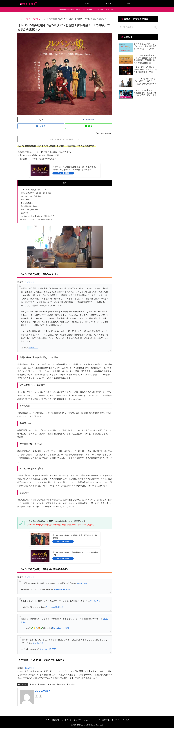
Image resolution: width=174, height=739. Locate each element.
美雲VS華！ (25, 213)
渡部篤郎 (62, 684)
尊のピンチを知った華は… (31, 209)
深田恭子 (52, 684)
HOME (47, 720)
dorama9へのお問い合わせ (103, 720)
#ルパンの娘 (82, 583)
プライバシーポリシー (82, 720)
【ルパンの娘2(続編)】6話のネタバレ (34, 190)
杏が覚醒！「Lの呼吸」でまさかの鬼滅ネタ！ (37, 219)
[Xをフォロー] (36, 696)
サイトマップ (66, 720)
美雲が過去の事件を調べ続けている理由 (36, 193)
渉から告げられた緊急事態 (31, 196)
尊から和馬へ (26, 200)
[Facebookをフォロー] (40, 696)
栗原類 (34, 684)
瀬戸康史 (72, 684)
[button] (155, 27)
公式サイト (29, 282)
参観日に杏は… (27, 203)
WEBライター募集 (122, 720)
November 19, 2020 (62, 589)
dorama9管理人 (43, 691)
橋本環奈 (43, 684)
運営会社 (55, 720)
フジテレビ (23, 684)
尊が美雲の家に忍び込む (30, 206)
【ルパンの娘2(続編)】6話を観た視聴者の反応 (37, 216)
